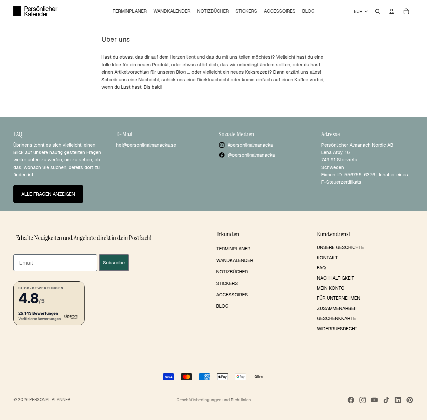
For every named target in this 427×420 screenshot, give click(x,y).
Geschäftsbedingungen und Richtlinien (213, 400)
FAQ (321, 268)
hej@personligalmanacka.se (146, 145)
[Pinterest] (410, 400)
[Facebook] (351, 400)
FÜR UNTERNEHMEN (338, 298)
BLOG (222, 306)
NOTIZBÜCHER (232, 272)
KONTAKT (327, 258)
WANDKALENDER (234, 260)
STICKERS (227, 283)
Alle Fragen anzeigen (48, 194)
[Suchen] (377, 11)
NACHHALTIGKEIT (335, 278)
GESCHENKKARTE (336, 318)
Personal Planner (49, 399)
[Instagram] (363, 400)
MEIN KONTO (331, 288)
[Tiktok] (386, 400)
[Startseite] (35, 11)
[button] (49, 303)
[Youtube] (374, 400)
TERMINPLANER (233, 249)
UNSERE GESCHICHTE (340, 247)
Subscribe (114, 263)
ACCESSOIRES (232, 295)
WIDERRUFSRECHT (337, 329)
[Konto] (391, 11)
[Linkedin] (398, 400)
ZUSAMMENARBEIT (337, 308)
